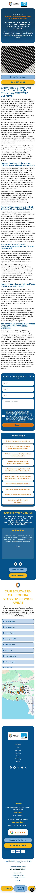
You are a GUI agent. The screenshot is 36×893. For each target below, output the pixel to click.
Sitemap (18, 880)
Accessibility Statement (18, 878)
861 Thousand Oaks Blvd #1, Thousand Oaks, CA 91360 (18, 808)
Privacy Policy (22, 421)
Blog (20, 14)
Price (18, 756)
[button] (16, 564)
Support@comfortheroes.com (18, 819)
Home (14, 14)
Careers (18, 753)
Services (18, 744)
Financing (18, 759)
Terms (14, 421)
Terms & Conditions (18, 875)
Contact (18, 750)
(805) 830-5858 (18, 816)
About (18, 762)
